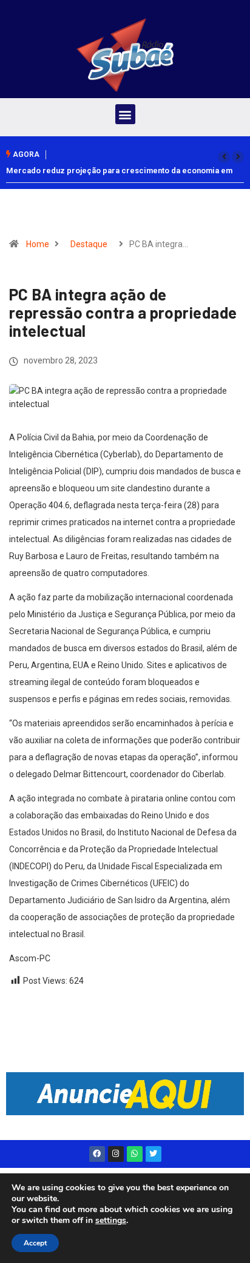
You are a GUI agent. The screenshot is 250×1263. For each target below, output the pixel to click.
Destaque (88, 244)
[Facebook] (97, 1154)
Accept (35, 1243)
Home (37, 244)
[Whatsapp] (135, 1154)
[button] (125, 114)
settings (110, 1220)
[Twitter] (153, 1154)
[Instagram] (116, 1154)
